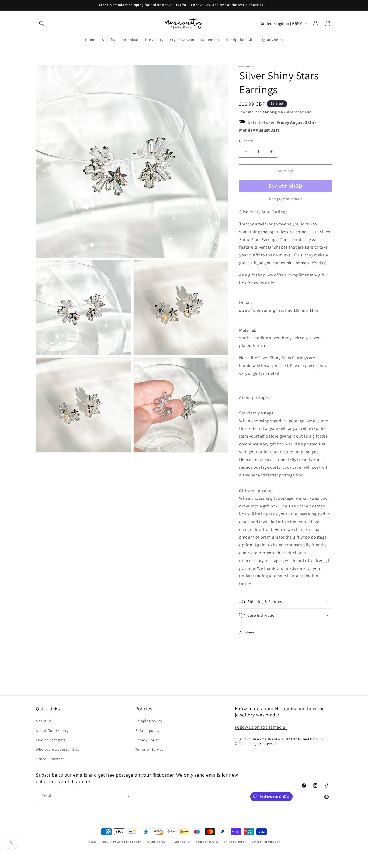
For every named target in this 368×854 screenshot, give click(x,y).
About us (44, 720)
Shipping (270, 112)
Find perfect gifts (50, 739)
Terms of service (207, 841)
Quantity (246, 141)
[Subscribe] (127, 796)
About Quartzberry (52, 730)
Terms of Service (149, 749)
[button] (42, 23)
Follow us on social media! (261, 727)
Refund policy (147, 730)
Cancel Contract (50, 758)
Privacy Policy (147, 739)
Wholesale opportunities (57, 749)
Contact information (265, 841)
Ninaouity (105, 841)
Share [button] (250, 632)
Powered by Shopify (127, 841)
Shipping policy (148, 720)
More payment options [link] (285, 199)
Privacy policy (180, 841)
